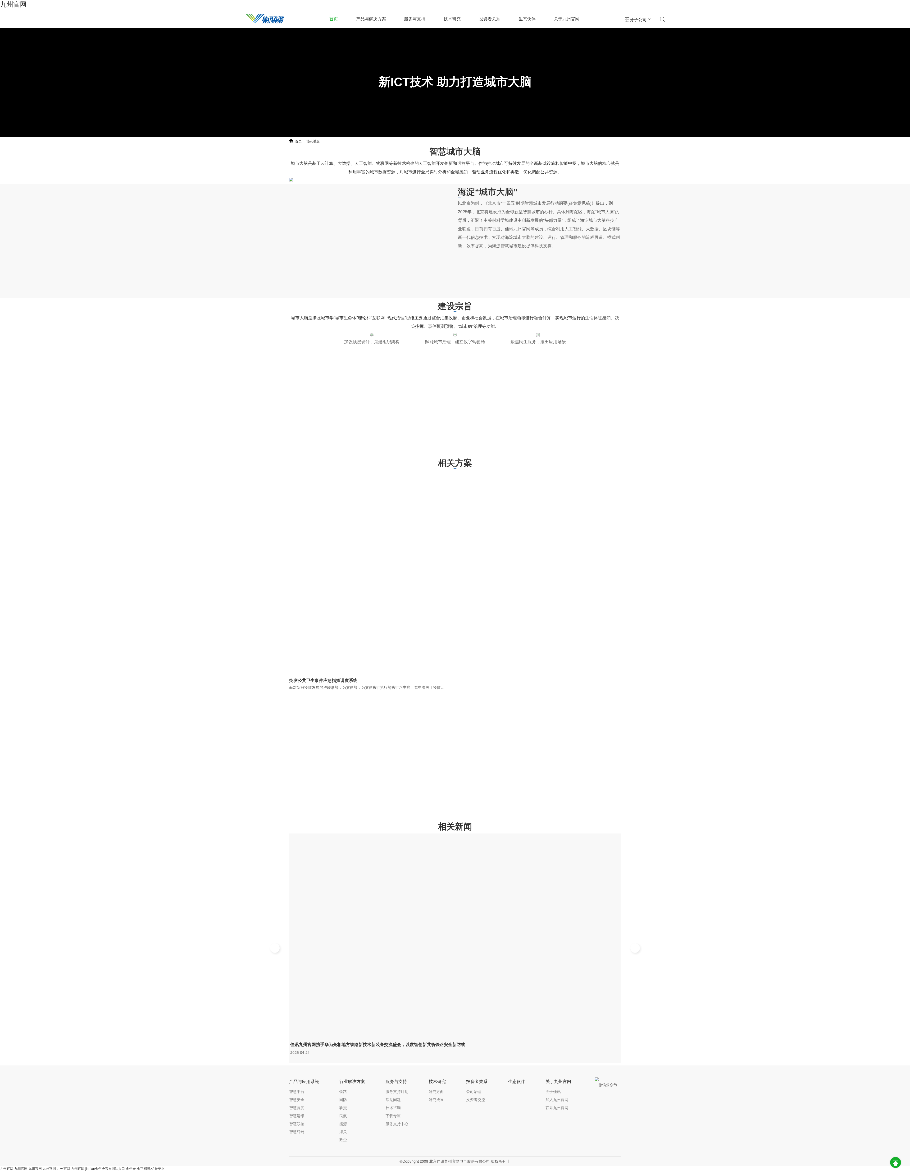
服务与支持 (414, 18)
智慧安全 (296, 1099)
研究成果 (436, 1099)
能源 (343, 1123)
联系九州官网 (557, 1107)
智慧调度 (296, 1107)
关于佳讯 (553, 1091)
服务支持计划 (397, 1091)
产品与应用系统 (304, 1081)
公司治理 (473, 1091)
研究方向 (436, 1091)
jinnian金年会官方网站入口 (105, 1168)
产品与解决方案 (371, 18)
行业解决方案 (352, 1081)
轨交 (343, 1107)
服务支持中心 (397, 1123)
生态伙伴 (527, 18)
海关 (343, 1131)
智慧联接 (296, 1123)
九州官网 (13, 4)
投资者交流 (475, 1099)
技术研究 (452, 18)
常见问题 (393, 1099)
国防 (343, 1099)
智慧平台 (296, 1091)
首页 (333, 18)
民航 (343, 1115)
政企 (343, 1139)
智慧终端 (296, 1131)
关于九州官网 (566, 18)
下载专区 (393, 1115)
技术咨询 (393, 1107)
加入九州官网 (557, 1099)
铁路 (343, 1091)
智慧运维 (296, 1115)
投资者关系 (489, 18)
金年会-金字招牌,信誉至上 (145, 1168)
